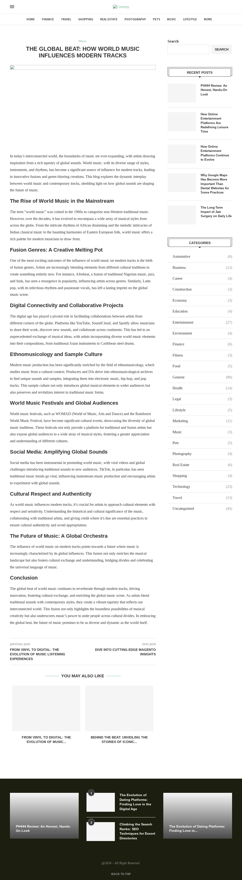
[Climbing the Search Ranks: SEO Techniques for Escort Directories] (100, 831)
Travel (66, 19)
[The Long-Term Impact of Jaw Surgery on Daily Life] (182, 215)
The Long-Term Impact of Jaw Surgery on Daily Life (216, 212)
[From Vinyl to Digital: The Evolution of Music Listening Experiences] (46, 708)
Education (202, 311)
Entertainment (202, 322)
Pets (156, 19)
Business (202, 268)
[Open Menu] (12, 6)
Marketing (202, 421)
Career (202, 278)
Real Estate (108, 19)
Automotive (202, 256)
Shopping (85, 19)
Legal (202, 399)
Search (173, 41)
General (202, 377)
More (208, 19)
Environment (202, 333)
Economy (202, 300)
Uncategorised (202, 509)
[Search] (21, 7)
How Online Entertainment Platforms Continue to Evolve (215, 153)
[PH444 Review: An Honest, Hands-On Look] (182, 93)
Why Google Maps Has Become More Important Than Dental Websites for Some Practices (215, 183)
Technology (202, 487)
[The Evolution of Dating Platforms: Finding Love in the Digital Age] (100, 802)
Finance (48, 19)
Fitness (202, 355)
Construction (202, 289)
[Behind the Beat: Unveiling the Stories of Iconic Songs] (119, 708)
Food (202, 366)
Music (171, 19)
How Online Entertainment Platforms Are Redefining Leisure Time (214, 122)
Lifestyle (190, 19)
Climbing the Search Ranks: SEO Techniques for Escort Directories (137, 831)
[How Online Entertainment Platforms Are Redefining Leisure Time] (182, 121)
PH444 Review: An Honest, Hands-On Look (214, 90)
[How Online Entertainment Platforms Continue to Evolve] (182, 154)
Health (202, 388)
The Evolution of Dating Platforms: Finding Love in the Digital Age (135, 802)
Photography (135, 19)
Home (30, 19)
